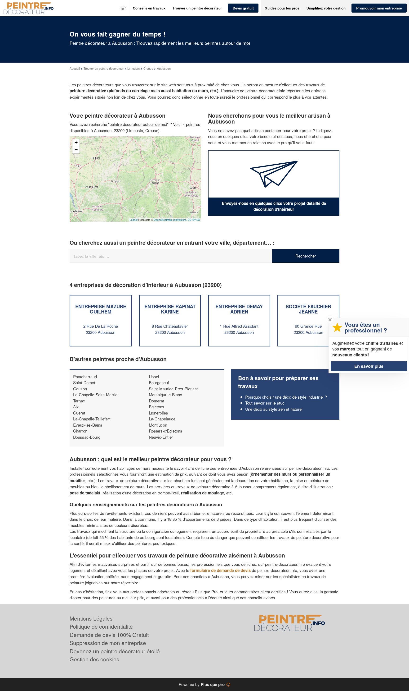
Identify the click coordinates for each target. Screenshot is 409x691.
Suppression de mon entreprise (108, 643)
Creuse (148, 68)
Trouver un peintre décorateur (104, 68)
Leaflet (134, 219)
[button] (149, 8)
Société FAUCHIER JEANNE (308, 309)
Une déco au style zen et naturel (273, 409)
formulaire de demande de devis (220, 570)
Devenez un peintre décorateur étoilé (115, 651)
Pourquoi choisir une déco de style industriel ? (286, 397)
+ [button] (76, 143)
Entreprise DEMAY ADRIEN (239, 309)
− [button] (76, 150)
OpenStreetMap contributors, (171, 219)
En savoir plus (368, 366)
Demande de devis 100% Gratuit (109, 635)
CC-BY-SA (194, 219)
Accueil (75, 68)
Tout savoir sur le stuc (265, 403)
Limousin (133, 68)
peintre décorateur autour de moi (138, 124)
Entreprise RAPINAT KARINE (170, 309)
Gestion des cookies (94, 659)
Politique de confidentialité (101, 626)
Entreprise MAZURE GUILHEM (100, 309)
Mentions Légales (91, 618)
